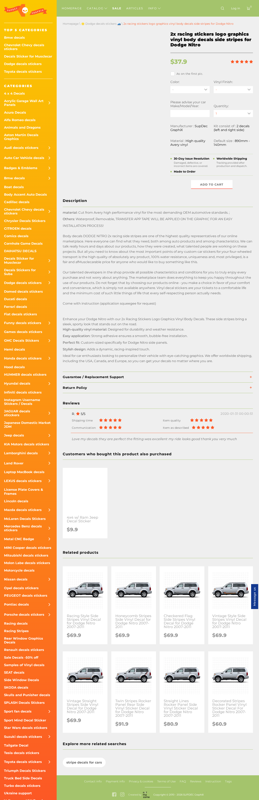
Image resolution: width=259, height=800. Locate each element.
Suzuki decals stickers (23, 737)
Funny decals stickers (22, 323)
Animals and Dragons (22, 127)
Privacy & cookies (141, 781)
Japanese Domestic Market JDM (27, 425)
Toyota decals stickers (23, 72)
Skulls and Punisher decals (27, 695)
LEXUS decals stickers (23, 481)
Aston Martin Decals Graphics (21, 137)
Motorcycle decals (19, 570)
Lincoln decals (16, 501)
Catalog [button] (96, 8)
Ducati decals (15, 299)
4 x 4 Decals (14, 93)
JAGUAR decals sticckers (17, 413)
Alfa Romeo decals (20, 120)
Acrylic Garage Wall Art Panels (24, 103)
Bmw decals (14, 37)
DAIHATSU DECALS (20, 251)
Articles (134, 8)
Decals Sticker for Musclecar (28, 56)
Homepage (72, 8)
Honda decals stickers (23, 358)
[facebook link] (114, 794)
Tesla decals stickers (21, 753)
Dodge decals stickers (23, 64)
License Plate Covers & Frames (23, 491)
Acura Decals (15, 112)
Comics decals (16, 236)
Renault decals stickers (24, 650)
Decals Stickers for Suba (20, 272)
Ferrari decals (15, 307)
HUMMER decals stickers (25, 375)
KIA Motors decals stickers (26, 444)
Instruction (213, 781)
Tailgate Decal (16, 745)
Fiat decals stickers (20, 314)
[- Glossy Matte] (233, 89)
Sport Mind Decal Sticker (25, 720)
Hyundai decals (17, 383)
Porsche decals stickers (24, 615)
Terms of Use (166, 781)
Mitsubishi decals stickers (26, 555)
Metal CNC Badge (19, 539)
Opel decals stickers (21, 588)
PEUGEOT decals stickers (25, 595)
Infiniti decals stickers (23, 392)
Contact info (93, 781)
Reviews (195, 781)
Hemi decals (14, 349)
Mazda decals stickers (23, 510)
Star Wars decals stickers (25, 728)
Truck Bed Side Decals (23, 778)
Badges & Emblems (20, 168)
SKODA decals (16, 687)
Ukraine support (18, 793)
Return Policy (75, 388)
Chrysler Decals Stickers (25, 221)
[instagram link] (122, 794)
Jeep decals (14, 435)
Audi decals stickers (21, 148)
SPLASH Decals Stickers (24, 703)
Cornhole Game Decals (23, 243)
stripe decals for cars (84, 762)
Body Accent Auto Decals (25, 194)
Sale (116, 8)
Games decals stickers (23, 332)
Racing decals (16, 623)
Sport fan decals (18, 711)
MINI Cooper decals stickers (27, 548)
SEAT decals (14, 672)
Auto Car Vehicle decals (24, 158)
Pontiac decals (16, 604)
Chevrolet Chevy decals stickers (24, 47)
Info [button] (153, 8)
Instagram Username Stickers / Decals (22, 402)
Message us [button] (254, 596)
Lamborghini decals (21, 453)
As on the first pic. (189, 74)
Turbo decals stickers (22, 786)
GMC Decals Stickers (21, 340)
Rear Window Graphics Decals (23, 640)
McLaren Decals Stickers (25, 519)
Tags (228, 781)
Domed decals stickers (23, 291)
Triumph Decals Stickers (25, 771)
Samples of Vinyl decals (24, 665)
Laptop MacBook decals (24, 472)
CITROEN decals (18, 228)
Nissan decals (16, 579)
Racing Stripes (16, 631)
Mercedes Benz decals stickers (23, 528)
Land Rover (13, 463)
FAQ (183, 781)
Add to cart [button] (211, 184)
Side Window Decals (21, 680)
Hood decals (14, 367)
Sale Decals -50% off (21, 657)
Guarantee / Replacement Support (93, 377)
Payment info (115, 781)
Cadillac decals (17, 202)
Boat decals (14, 187)
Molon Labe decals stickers (27, 563)
